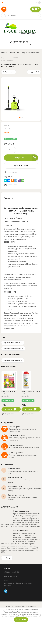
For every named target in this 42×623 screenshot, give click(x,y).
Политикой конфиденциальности (23, 614)
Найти (4, 15)
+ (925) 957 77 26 (10, 576)
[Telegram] (15, 180)
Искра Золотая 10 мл (8, 391)
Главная (4, 53)
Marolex (6, 132)
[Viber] (19, 180)
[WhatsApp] (22, 180)
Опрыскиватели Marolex (31, 53)
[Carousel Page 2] (22, 117)
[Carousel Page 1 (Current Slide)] (19, 117)
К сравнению (12, 172)
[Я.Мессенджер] (5, 180)
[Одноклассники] (12, 180)
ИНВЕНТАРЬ (14, 53)
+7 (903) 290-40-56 (19, 42)
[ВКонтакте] (8, 180)
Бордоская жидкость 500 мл (31, 391)
